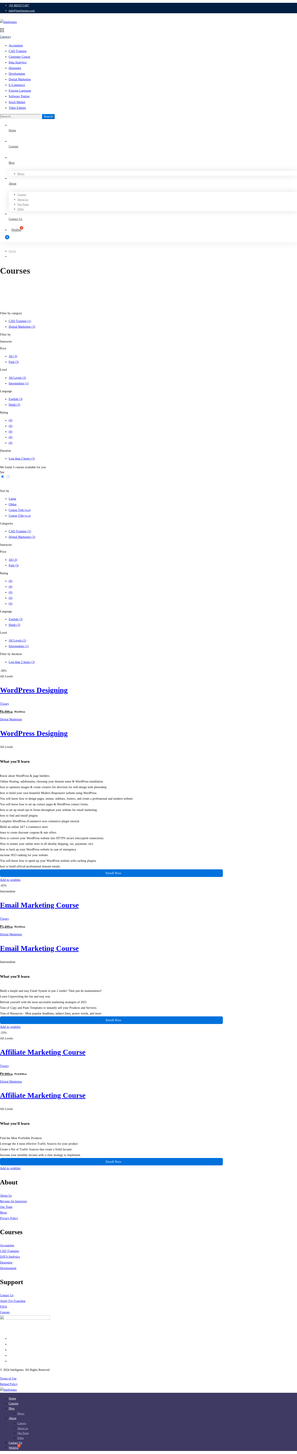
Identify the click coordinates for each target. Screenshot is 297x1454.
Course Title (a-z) (20, 510)
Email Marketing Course (39, 905)
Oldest (13, 504)
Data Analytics (18, 62)
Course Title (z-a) (20, 515)
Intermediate (19, 383)
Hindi (14, 404)
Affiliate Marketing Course (42, 1052)
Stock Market (17, 102)
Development (17, 73)
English (16, 399)
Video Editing (17, 107)
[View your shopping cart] (148, 239)
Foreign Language (20, 90)
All (13, 356)
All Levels (17, 377)
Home (12, 251)
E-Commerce (17, 85)
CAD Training (18, 51)
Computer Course (19, 56)
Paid (14, 362)
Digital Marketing (20, 79)
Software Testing (19, 96)
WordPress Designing (34, 690)
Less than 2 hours (22, 458)
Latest (12, 498)
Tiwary (4, 703)
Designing (15, 68)
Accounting (16, 45)
